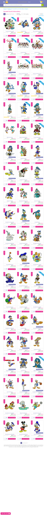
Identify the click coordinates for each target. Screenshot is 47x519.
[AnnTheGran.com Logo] (6, 2)
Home (4, 8)
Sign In (29, 1)
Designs (9, 8)
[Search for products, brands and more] (42, 5)
